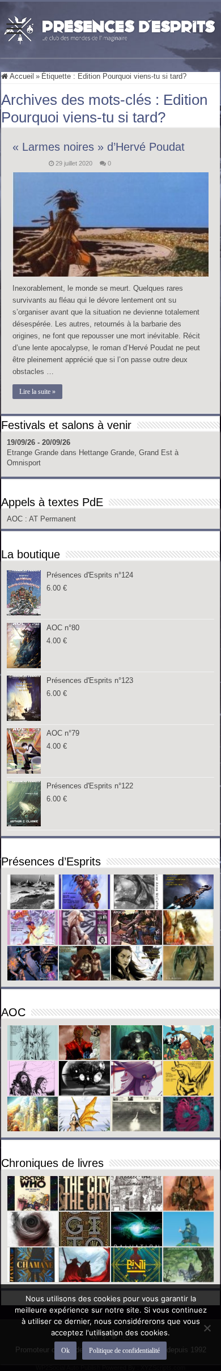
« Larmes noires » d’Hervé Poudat (98, 147)
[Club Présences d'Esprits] (110, 27)
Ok (65, 1351)
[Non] (206, 1328)
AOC (16, 519)
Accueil (21, 76)
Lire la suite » (37, 392)
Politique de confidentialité (124, 1351)
